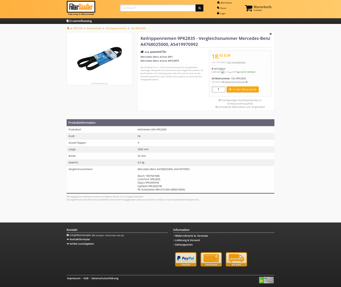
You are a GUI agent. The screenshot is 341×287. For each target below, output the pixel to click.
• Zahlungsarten (183, 244)
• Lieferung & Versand (187, 240)
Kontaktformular (79, 239)
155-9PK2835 (138, 28)
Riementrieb (94, 28)
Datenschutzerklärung (104, 278)
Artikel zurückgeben (81, 243)
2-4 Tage (236, 72)
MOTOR (78, 28)
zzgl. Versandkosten (236, 62)
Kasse (223, 8)
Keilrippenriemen (115, 28)
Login (223, 13)
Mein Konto (226, 2)
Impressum (73, 278)
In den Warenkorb (244, 89)
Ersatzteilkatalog (80, 21)
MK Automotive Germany (233, 81)
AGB (85, 278)
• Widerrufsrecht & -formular (191, 235)
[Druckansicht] (271, 34)
